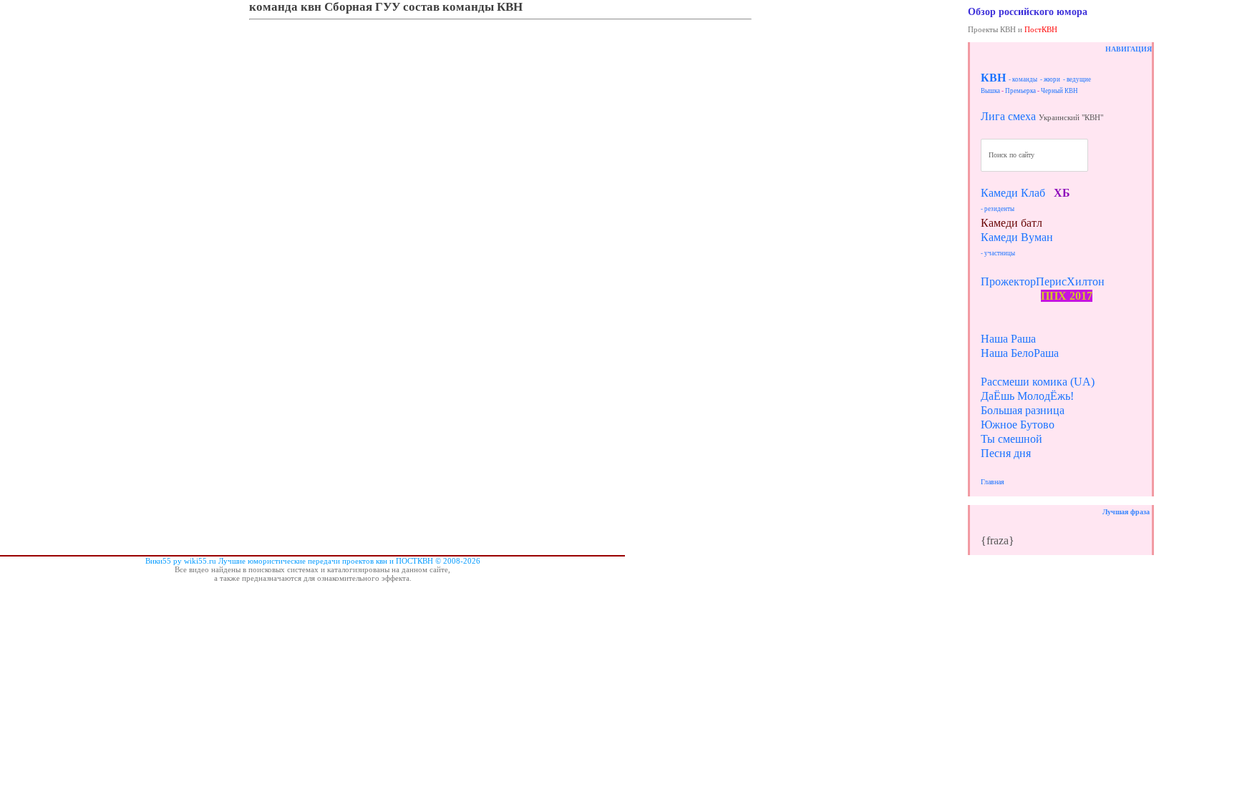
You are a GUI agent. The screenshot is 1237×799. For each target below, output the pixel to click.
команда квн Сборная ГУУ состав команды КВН (386, 7)
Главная (992, 482)
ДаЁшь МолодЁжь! (1027, 396)
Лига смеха (1008, 116)
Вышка (990, 90)
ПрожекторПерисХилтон (1043, 281)
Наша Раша (1008, 339)
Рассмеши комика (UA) (1038, 382)
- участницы (998, 253)
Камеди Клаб (1013, 193)
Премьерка (1020, 90)
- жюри (1050, 79)
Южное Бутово (1017, 424)
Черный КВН (1059, 90)
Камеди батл (1011, 223)
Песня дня (1006, 453)
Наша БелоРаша (1020, 353)
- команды (1023, 79)
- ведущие (1077, 79)
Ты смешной (1011, 439)
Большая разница (1022, 410)
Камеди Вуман (1017, 237)
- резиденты (997, 208)
